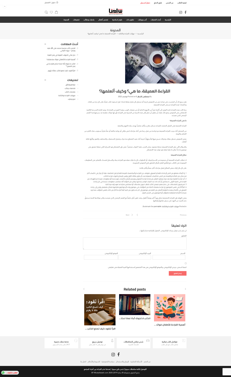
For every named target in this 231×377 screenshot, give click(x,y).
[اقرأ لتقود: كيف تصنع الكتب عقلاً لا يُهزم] (100, 309)
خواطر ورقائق (70, 84)
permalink (157, 206)
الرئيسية (141, 33)
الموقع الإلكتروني (111, 253)
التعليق (183, 235)
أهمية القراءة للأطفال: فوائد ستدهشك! (165, 325)
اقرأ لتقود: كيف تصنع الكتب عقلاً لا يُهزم (95, 329)
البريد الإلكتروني (145, 253)
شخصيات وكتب (70, 88)
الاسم (183, 253)
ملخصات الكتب (70, 91)
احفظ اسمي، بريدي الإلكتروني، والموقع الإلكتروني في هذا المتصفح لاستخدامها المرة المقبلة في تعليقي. (147, 267)
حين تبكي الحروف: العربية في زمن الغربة (61, 55)
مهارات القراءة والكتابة (127, 33)
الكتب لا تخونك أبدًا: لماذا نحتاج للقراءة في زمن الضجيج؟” (60, 65)
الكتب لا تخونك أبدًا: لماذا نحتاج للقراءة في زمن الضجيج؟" (122, 318)
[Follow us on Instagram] (180, 12)
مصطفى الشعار (143, 96)
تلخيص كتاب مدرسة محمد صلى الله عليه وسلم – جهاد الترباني (61, 49)
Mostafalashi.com (101, 372)
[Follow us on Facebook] (185, 12)
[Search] (46, 13)
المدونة (115, 30)
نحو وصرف (71, 99)
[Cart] (56, 13)
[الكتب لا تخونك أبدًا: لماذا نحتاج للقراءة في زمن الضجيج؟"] (134, 304)
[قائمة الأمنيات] (51, 13)
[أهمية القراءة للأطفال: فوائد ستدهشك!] (169, 307)
